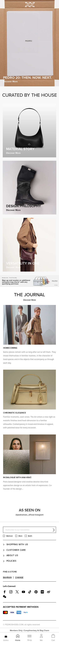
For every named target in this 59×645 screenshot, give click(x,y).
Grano (5, 640)
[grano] (6, 635)
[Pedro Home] (29, 4)
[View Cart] (53, 636)
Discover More (29, 424)
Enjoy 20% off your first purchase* (29, 630)
